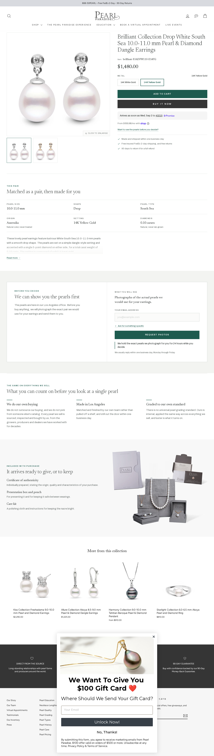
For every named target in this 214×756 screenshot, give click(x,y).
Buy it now (162, 104)
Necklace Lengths (48, 705)
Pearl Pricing (45, 734)
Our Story (11, 700)
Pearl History (45, 724)
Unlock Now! (107, 722)
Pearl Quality (45, 710)
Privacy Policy (76, 746)
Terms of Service (97, 746)
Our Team (11, 705)
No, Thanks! (107, 732)
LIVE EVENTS (174, 25)
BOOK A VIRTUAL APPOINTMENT (140, 25)
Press (9, 724)
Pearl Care (44, 729)
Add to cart (162, 94)
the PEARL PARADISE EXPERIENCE (69, 25)
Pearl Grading (45, 715)
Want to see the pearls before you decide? (138, 129)
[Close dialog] (154, 637)
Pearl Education (46, 700)
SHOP (36, 25)
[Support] (196, 16)
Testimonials (13, 715)
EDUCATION (105, 25)
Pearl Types (44, 720)
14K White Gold (128, 82)
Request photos (157, 335)
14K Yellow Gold (152, 82)
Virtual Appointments (17, 710)
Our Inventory (13, 720)
